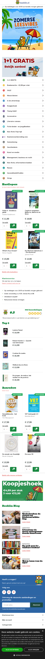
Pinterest (14, 595)
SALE (9, 93)
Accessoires (11, 119)
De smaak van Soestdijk (11, 456)
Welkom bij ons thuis (20, 367)
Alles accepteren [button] (12, 650)
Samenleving (12, 144)
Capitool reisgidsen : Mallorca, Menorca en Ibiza (32, 214)
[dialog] (22, 644)
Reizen (9, 170)
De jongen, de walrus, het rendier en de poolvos (22, 379)
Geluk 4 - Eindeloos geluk (9, 214)
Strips (9, 181)
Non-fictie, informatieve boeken (19, 165)
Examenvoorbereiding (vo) (17, 139)
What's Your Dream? (9, 253)
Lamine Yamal (17, 332)
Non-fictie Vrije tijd (14, 134)
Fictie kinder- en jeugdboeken (18, 129)
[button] (22, 655)
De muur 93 (29, 456)
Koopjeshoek (12, 108)
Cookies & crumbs (19, 356)
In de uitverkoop (13, 103)
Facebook (4, 595)
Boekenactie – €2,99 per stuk (18, 88)
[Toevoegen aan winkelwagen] (13, 228)
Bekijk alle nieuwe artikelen (12, 478)
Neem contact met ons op (11, 286)
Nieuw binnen (12, 98)
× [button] (42, 631)
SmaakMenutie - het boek (9, 417)
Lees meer (26, 524)
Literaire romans (13, 124)
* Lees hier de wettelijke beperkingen (13, 611)
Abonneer (36, 607)
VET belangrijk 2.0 (31, 416)
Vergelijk (5, 225)
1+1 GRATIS (11, 82)
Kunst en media (13, 155)
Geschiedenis (12, 150)
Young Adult (12, 113)
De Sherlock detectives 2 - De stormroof (33, 254)
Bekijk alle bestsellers (10, 274)
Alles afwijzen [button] (33, 650)
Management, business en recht (19, 160)
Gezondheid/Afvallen (15, 175)
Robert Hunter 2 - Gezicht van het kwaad (22, 344)
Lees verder (11, 646)
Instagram (9, 595)
